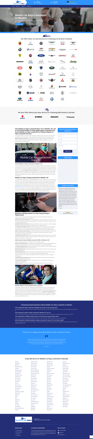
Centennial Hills (19, 386)
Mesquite (33, 408)
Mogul (49, 366)
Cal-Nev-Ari (18, 378)
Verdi (65, 389)
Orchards (49, 376)
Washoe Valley (66, 391)
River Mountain (50, 396)
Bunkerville (18, 376)
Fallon (17, 401)
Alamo (17, 361)
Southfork (50, 409)
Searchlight (50, 401)
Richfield (49, 394)
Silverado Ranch (51, 404)
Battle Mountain (19, 366)
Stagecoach (66, 370)
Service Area (29, 6)
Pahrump (49, 380)
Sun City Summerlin (67, 376)
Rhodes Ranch (50, 393)
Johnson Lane (34, 385)
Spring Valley (66, 368)
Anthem (17, 365)
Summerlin (66, 371)
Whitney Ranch (66, 399)
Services (17, 6)
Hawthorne (34, 375)
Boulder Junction (19, 375)
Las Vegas (34, 391)
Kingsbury (34, 386)
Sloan (49, 406)
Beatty (17, 368)
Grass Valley (34, 366)
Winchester (66, 401)
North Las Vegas (51, 373)
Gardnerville (18, 406)
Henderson (34, 376)
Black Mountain (19, 370)
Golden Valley (34, 363)
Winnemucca (66, 403)
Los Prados (34, 398)
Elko (17, 396)
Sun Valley (65, 378)
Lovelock (33, 399)
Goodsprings (34, 365)
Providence (50, 388)
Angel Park (18, 363)
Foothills (17, 404)
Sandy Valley (50, 399)
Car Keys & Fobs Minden (46, 419)
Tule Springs (66, 386)
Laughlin (33, 393)
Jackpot (33, 383)
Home (13, 6)
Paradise (49, 383)
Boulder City (18, 373)
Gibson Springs (35, 361)
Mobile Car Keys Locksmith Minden (28, 32)
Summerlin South (67, 373)
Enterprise (18, 399)
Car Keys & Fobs (23, 420)
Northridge (50, 375)
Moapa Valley (50, 365)
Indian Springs (34, 381)
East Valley (18, 393)
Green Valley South (35, 373)
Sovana (65, 361)
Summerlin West (67, 375)
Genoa (17, 409)
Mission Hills (50, 361)
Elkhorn (17, 394)
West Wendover (67, 396)
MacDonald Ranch (35, 401)
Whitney (65, 398)
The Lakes (66, 381)
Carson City (18, 385)
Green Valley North (35, 370)
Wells (65, 393)
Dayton (17, 389)
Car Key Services (19, 430)
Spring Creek (66, 366)
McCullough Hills (35, 403)
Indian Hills (34, 380)
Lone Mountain (35, 396)
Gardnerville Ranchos (20, 408)
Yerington (65, 406)
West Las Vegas (66, 394)
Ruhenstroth (50, 398)
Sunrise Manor (66, 380)
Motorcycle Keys (19, 432)
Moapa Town (50, 363)
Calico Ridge (18, 380)
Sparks (65, 365)
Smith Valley (50, 408)
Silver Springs (50, 403)
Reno (49, 391)
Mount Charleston (51, 368)
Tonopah (65, 383)
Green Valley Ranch (35, 371)
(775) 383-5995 (19, 24)
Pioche (49, 386)
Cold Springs (18, 388)
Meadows (33, 406)
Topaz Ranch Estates (67, 385)
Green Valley (34, 368)
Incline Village (34, 378)
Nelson (49, 371)
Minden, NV (62, 434)
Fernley (17, 403)
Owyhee (49, 378)
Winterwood (66, 404)
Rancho (49, 389)
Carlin (17, 383)
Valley (65, 388)
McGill (33, 404)
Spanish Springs (67, 363)
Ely (16, 398)
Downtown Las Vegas (20, 391)
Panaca (49, 381)
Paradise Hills (50, 385)
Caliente (17, 381)
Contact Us (23, 6)
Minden (19, 32)
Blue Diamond (18, 371)
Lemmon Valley (34, 394)
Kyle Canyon (34, 388)
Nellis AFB (49, 370)
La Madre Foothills (35, 389)
